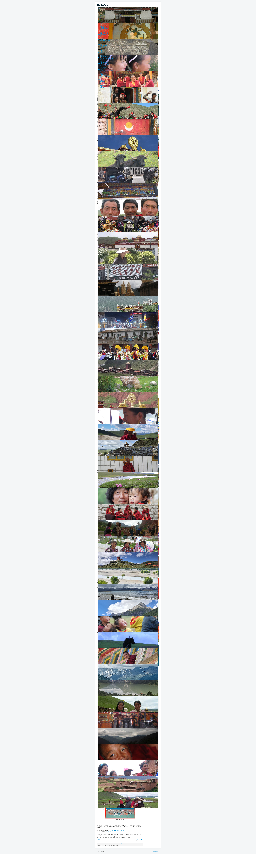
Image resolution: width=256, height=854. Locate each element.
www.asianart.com (110, 831)
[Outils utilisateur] (141, 93)
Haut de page (156, 851)
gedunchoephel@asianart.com (117, 830)
